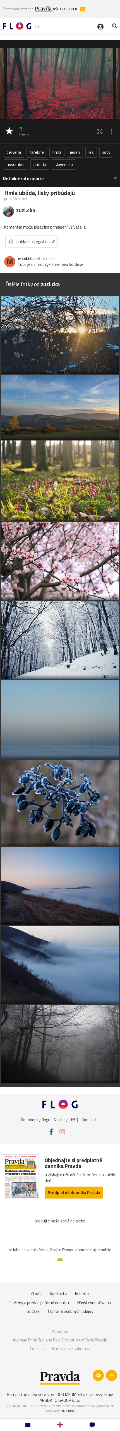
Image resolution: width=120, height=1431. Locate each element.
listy (106, 152)
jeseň (75, 152)
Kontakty (58, 1294)
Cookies (37, 1348)
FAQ (74, 1119)
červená (14, 152)
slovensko (64, 164)
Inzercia (82, 1294)
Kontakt (89, 1119)
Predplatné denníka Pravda (74, 1192)
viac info (67, 1410)
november (16, 164)
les (91, 152)
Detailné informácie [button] (23, 178)
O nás (36, 1294)
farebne (37, 152)
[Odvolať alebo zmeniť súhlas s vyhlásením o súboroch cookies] (98, 1375)
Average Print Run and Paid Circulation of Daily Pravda (60, 1340)
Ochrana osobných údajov (70, 1311)
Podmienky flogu (35, 1119)
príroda (39, 164)
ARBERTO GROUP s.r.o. (60, 1400)
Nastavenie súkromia (71, 1348)
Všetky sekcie (66, 9)
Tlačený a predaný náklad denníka (39, 1303)
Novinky (61, 1119)
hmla (56, 152)
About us (60, 1331)
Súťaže (33, 1311)
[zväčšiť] (99, 131)
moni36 (25, 258)
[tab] (60, 175)
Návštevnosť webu (94, 1303)
